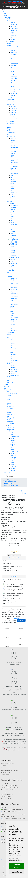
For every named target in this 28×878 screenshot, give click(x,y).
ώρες (23, 814)
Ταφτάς (12, 187)
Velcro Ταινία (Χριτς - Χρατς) (9, 399)
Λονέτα (12, 114)
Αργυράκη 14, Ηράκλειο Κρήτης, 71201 (14, 809)
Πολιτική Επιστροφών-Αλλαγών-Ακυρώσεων (12, 792)
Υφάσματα (7, 17)
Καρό (11, 175)
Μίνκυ (12, 222)
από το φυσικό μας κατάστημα (17, 694)
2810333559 (17, 814)
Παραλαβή (5, 694)
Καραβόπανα (14, 110)
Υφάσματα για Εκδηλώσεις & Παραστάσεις (14, 293)
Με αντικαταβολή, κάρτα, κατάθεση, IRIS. (14, 709)
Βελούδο (13, 106)
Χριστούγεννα (14, 375)
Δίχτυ (12, 170)
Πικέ (11, 73)
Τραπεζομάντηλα (15, 90)
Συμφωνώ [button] (17, 864)
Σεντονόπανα (14, 88)
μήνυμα (5, 749)
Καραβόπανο (14, 173)
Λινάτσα (12, 183)
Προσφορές (7, 472)
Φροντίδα (14, 576)
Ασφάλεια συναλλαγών (7, 794)
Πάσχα (12, 373)
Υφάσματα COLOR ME (13, 95)
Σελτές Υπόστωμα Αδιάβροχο (10, 427)
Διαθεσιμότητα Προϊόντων (7, 768)
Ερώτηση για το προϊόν (9, 620)
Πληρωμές (3, 765)
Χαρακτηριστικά (14, 558)
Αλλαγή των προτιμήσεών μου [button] (17, 871)
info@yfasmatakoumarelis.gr (13, 811)
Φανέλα (12, 91)
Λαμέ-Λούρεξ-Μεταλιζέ (13, 179)
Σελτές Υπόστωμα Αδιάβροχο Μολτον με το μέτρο (13, 80)
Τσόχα (12, 194)
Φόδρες (12, 39)
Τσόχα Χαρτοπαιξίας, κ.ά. (14, 117)
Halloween (13, 371)
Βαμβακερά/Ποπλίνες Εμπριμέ (14, 48)
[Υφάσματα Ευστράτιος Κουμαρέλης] (14, 241)
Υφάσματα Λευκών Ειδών (10, 43)
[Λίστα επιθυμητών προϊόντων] (21, 476)
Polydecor (13, 138)
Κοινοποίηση (21, 620)
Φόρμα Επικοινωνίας (9, 807)
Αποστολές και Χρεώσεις (7, 763)
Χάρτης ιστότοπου (5, 774)
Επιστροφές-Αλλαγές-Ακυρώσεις (9, 770)
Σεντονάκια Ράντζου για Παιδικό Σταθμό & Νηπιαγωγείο (14, 250)
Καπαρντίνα (13, 108)
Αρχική (4, 480)
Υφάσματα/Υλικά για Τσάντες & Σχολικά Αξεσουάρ (13, 324)
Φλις (11, 261)
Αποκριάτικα (14, 369)
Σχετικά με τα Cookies (6, 798)
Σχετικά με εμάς (5, 783)
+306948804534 (21, 818)
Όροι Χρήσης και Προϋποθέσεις (9, 785)
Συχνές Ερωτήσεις (5, 772)
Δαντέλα (13, 26)
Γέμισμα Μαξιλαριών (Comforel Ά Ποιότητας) (10, 408)
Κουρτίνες (13, 112)
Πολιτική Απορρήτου (6, 796)
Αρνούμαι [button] (16, 867)
